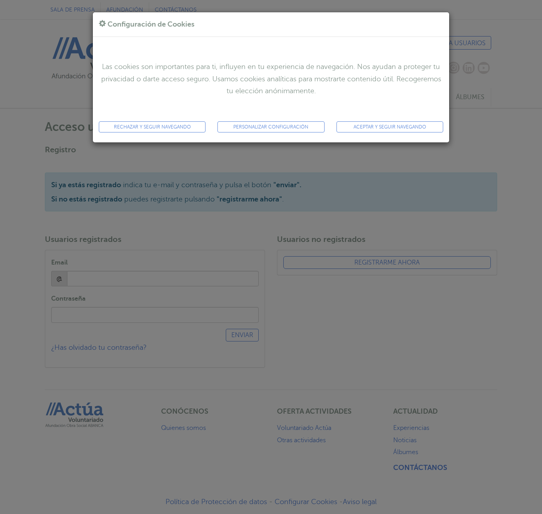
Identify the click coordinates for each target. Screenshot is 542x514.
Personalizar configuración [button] (270, 127)
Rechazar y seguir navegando (152, 127)
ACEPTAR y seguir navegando (390, 127)
